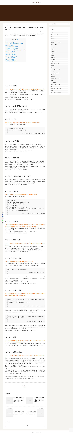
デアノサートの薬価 (9, 59)
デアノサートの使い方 (10, 51)
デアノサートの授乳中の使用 (11, 56)
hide (17, 39)
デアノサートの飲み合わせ (10, 54)
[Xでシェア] (2, 212)
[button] (2, 222)
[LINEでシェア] (2, 220)
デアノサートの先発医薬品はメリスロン (15, 43)
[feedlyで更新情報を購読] (24, 387)
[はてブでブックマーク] (2, 216)
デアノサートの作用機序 (12, 46)
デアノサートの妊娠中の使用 (11, 57)
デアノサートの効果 (9, 45)
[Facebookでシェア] (2, 214)
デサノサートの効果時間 (12, 48)
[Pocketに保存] (2, 218)
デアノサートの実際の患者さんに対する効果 (16, 49)
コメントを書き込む (25, 425)
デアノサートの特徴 (9, 42)
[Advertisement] (36, 13)
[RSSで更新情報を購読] (26, 387)
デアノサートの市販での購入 (11, 60)
